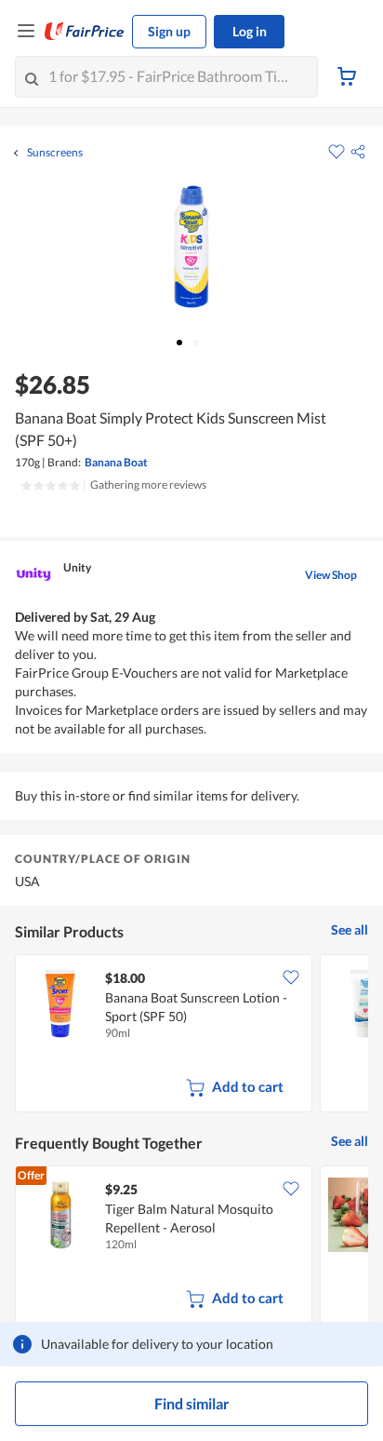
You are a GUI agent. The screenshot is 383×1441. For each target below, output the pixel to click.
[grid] (191, 1035)
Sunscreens (55, 152)
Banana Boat (116, 462)
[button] (358, 151)
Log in (249, 31)
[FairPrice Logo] (85, 31)
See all (349, 929)
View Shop (331, 575)
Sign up (169, 31)
